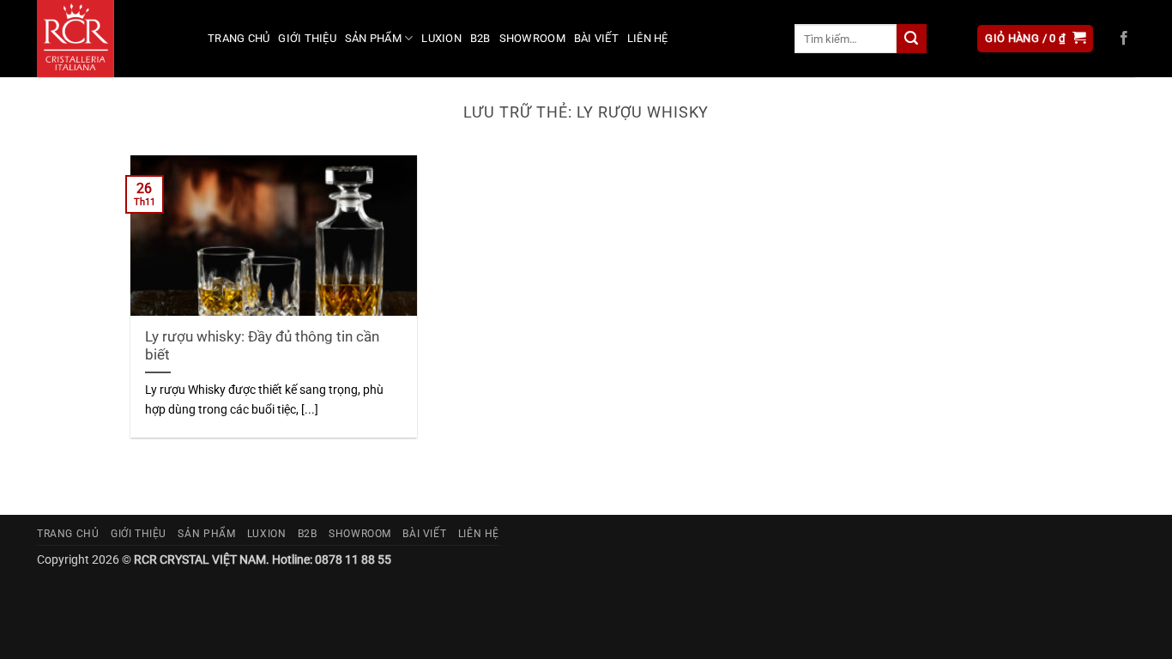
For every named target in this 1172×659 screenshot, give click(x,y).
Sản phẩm (373, 38)
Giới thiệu (307, 38)
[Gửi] (911, 38)
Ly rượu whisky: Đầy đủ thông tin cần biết (262, 346)
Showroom (532, 38)
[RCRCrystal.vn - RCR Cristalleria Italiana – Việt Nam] (109, 38)
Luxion (441, 38)
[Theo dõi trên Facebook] (1124, 38)
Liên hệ (647, 38)
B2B (480, 38)
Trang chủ (238, 38)
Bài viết (596, 38)
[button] (1035, 39)
